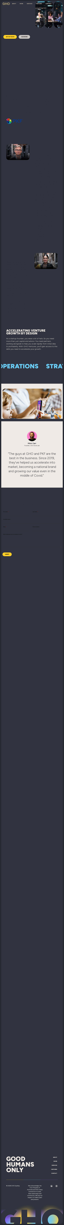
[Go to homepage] (6, 3)
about (14, 3)
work (21, 3)
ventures (39, 3)
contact (48, 3)
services (29, 3)
